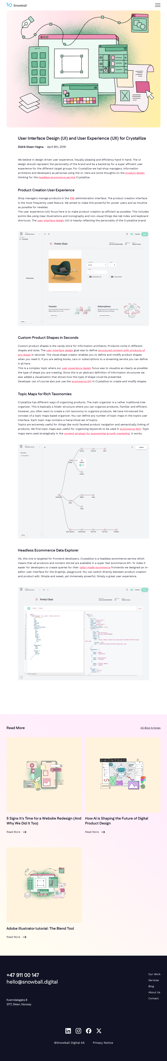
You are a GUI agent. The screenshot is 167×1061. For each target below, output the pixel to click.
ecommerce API (81, 381)
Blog (151, 986)
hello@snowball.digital (32, 982)
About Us (154, 992)
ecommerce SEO (130, 428)
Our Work (154, 974)
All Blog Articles (150, 727)
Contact (153, 998)
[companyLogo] (17, 5)
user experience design (76, 368)
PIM (72, 198)
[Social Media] (68, 1031)
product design (135, 172)
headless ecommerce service (57, 177)
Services (153, 980)
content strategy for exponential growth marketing (97, 433)
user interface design (50, 220)
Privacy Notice (103, 1042)
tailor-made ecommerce (95, 567)
